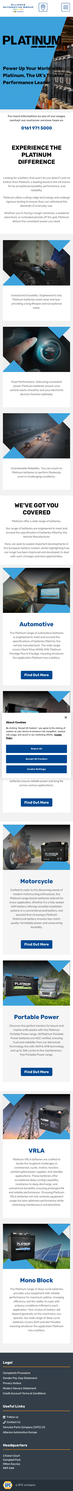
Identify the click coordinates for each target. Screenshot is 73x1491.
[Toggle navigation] (65, 7)
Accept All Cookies (36, 758)
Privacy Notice (12, 1383)
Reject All (36, 748)
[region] (36, 745)
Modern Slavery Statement (19, 1388)
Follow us (12, 1417)
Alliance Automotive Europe (20, 1432)
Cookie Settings (36, 769)
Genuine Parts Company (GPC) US (24, 1427)
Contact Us (13, 1422)
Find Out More (36, 675)
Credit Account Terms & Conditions (24, 1393)
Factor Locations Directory (43, 7)
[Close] (66, 717)
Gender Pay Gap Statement (20, 1378)
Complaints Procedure (16, 1373)
